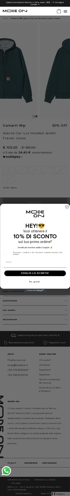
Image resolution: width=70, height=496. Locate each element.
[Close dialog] (67, 207)
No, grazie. (35, 282)
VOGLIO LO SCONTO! (35, 273)
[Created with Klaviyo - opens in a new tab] (35, 290)
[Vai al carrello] (59, 11)
